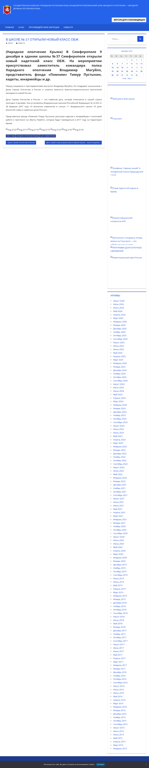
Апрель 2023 (119, 439)
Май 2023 (117, 436)
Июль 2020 (118, 540)
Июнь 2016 (118, 693)
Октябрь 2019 (119, 571)
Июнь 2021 (118, 505)
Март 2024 (118, 401)
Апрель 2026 (119, 314)
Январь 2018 (119, 627)
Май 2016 (117, 696)
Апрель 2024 (119, 398)
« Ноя (124, 78)
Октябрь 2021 (119, 491)
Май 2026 (117, 311)
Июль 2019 (118, 578)
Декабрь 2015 (120, 713)
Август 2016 (119, 686)
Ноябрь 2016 (119, 675)
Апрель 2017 (119, 658)
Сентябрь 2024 (120, 380)
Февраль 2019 (120, 595)
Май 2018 (117, 623)
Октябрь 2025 (119, 335)
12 (112, 67)
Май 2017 (117, 654)
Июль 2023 (118, 429)
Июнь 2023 (118, 432)
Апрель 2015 (119, 741)
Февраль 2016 (120, 706)
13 (117, 67)
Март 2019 (118, 592)
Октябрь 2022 (119, 460)
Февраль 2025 (120, 363)
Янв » (130, 78)
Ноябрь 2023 (119, 415)
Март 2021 (118, 516)
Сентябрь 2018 (120, 613)
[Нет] (146, 764)
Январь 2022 (119, 481)
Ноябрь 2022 (119, 457)
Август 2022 (119, 467)
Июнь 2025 (118, 349)
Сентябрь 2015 (120, 724)
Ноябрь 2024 (119, 373)
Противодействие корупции (44, 27)
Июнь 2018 (118, 620)
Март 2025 (118, 359)
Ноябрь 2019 (119, 568)
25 (141, 71)
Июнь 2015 (118, 734)
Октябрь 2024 (119, 377)
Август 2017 (119, 644)
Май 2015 (117, 738)
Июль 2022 (118, 470)
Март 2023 (118, 443)
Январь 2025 (119, 366)
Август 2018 (119, 616)
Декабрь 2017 (120, 630)
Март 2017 (118, 661)
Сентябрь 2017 (120, 641)
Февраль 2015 (120, 748)
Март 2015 (118, 745)
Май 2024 (117, 394)
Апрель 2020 (119, 550)
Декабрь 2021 (120, 484)
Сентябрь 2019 (120, 575)
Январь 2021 (119, 523)
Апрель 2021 (119, 512)
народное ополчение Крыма (27, 136)
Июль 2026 (118, 304)
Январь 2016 (119, 710)
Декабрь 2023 (120, 412)
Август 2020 (119, 536)
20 (117, 71)
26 (112, 75)
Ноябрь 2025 (119, 332)
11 (141, 64)
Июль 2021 (118, 502)
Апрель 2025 (119, 356)
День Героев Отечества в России (21, 143)
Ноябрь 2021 (119, 488)
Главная (9, 27)
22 (127, 71)
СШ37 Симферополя (47, 136)
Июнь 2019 (118, 582)
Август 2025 (119, 342)
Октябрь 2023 (119, 418)
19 (112, 71)
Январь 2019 (119, 599)
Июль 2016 (118, 689)
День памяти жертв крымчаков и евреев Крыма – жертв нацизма (72, 143)
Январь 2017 (119, 668)
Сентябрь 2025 (120, 339)
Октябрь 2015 (119, 720)
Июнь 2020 (118, 543)
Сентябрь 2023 (120, 422)
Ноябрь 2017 (119, 634)
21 (122, 71)
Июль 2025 (118, 346)
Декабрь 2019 (120, 564)
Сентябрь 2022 (120, 464)
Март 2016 (118, 703)
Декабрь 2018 (120, 602)
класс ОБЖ (10, 136)
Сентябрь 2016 (120, 682)
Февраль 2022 (120, 477)
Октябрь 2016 (119, 679)
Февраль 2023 (120, 446)
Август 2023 (119, 425)
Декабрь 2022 (120, 453)
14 (122, 67)
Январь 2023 (119, 450)
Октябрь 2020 (119, 529)
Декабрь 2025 (120, 328)
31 (137, 75)
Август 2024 (119, 384)
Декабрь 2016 (120, 672)
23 (132, 71)
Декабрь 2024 (120, 370)
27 (117, 75)
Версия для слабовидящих (129, 19)
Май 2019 (117, 585)
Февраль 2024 (120, 405)
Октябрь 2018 (119, 609)
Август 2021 (119, 498)
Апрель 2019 (119, 589)
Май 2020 (117, 547)
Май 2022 (117, 474)
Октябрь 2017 (119, 637)
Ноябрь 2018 (119, 606)
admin (10, 43)
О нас (21, 27)
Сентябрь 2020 (120, 533)
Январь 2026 (119, 325)
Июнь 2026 (118, 307)
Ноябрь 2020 (119, 526)
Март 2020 (118, 554)
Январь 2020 (119, 561)
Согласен (100, 764)
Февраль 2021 (120, 519)
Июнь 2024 (118, 391)
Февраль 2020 (120, 557)
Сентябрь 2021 (120, 495)
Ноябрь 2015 (119, 717)
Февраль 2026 (120, 321)
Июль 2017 (118, 648)
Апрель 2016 (119, 700)
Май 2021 (117, 509)
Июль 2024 (118, 387)
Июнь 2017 (118, 651)
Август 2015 (119, 727)
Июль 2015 (118, 731)
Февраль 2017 (120, 665)
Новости (68, 27)
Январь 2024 (119, 408)
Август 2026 (119, 300)
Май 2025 (117, 353)
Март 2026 (118, 318)
